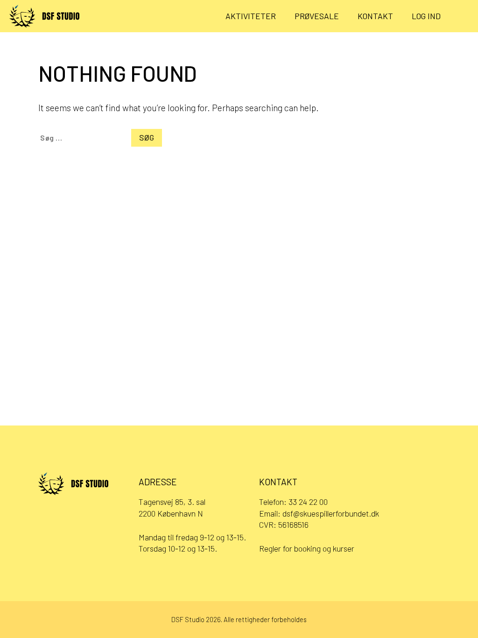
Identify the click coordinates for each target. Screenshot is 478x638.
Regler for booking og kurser (306, 548)
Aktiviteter (250, 16)
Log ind (426, 16)
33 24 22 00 (308, 501)
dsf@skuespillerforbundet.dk (330, 513)
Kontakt (375, 16)
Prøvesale (317, 16)
